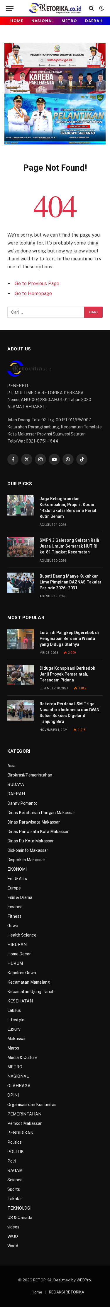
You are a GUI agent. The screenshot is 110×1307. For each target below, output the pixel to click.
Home (16, 21)
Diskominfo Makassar (27, 850)
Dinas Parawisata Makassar (33, 822)
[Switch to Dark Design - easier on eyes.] (101, 8)
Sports (13, 1189)
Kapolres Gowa (21, 972)
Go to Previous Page (37, 283)
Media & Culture (22, 1057)
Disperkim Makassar (26, 859)
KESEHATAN (20, 1001)
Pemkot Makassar (24, 1123)
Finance (15, 906)
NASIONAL (42, 21)
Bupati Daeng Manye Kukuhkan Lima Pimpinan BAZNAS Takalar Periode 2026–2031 (70, 582)
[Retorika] (55, 8)
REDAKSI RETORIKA (66, 1292)
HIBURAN (17, 944)
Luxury (13, 1029)
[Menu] (9, 8)
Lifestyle (15, 1019)
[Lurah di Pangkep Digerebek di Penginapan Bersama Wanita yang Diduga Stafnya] (20, 639)
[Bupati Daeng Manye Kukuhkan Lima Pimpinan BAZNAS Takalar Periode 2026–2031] (20, 583)
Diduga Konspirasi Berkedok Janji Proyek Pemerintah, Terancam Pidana (67, 674)
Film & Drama (19, 897)
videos (13, 1227)
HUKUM (15, 963)
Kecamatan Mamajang (28, 982)
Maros (13, 1048)
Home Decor (19, 954)
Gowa (12, 925)
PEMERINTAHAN (24, 1114)
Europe (14, 888)
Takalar (14, 1198)
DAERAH (93, 21)
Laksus (14, 1010)
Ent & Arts (17, 878)
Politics (14, 1142)
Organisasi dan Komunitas (31, 1104)
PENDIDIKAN (20, 1132)
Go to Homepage (33, 293)
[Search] (91, 8)
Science (15, 1180)
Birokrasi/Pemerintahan (29, 775)
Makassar (16, 1038)
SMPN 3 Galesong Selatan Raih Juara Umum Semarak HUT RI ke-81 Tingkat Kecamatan (69, 546)
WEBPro (84, 1280)
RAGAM (15, 1170)
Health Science (21, 935)
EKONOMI (17, 869)
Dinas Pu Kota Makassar (30, 841)
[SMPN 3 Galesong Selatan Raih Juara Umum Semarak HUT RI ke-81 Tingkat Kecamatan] (20, 547)
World (12, 1245)
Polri (11, 1161)
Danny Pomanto (22, 803)
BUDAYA (15, 784)
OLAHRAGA (19, 1085)
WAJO (12, 1236)
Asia (11, 765)
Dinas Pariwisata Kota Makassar (38, 831)
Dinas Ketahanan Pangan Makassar (41, 812)
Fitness (14, 916)
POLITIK (15, 1151)
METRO (69, 21)
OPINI (13, 1095)
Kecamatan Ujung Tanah (31, 991)
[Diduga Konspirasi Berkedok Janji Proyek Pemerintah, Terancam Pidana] (20, 675)
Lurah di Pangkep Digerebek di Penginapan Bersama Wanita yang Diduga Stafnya (69, 638)
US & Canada (19, 1217)
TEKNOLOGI (19, 1208)
